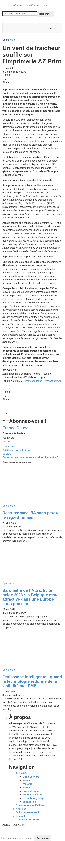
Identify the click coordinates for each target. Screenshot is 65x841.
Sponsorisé (29, 801)
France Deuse (15, 428)
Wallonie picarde (32, 794)
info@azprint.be (33, 380)
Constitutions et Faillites (30, 805)
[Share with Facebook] (3, 85)
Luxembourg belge (33, 798)
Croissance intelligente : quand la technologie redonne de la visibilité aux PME (32, 681)
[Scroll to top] (2, 830)
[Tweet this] (5, 85)
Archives (21, 808)
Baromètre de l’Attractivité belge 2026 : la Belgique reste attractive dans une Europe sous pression (30, 597)
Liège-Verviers (30, 776)
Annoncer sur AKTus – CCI (31, 819)
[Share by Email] (13, 85)
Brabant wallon (31, 791)
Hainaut (27, 787)
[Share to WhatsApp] (11, 85)
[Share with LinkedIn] (8, 85)
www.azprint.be (53, 380)
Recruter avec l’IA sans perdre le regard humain (31, 515)
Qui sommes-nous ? (27, 812)
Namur (26, 780)
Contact (20, 816)
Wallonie (27, 783)
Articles (6, 441)
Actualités (22, 773)
